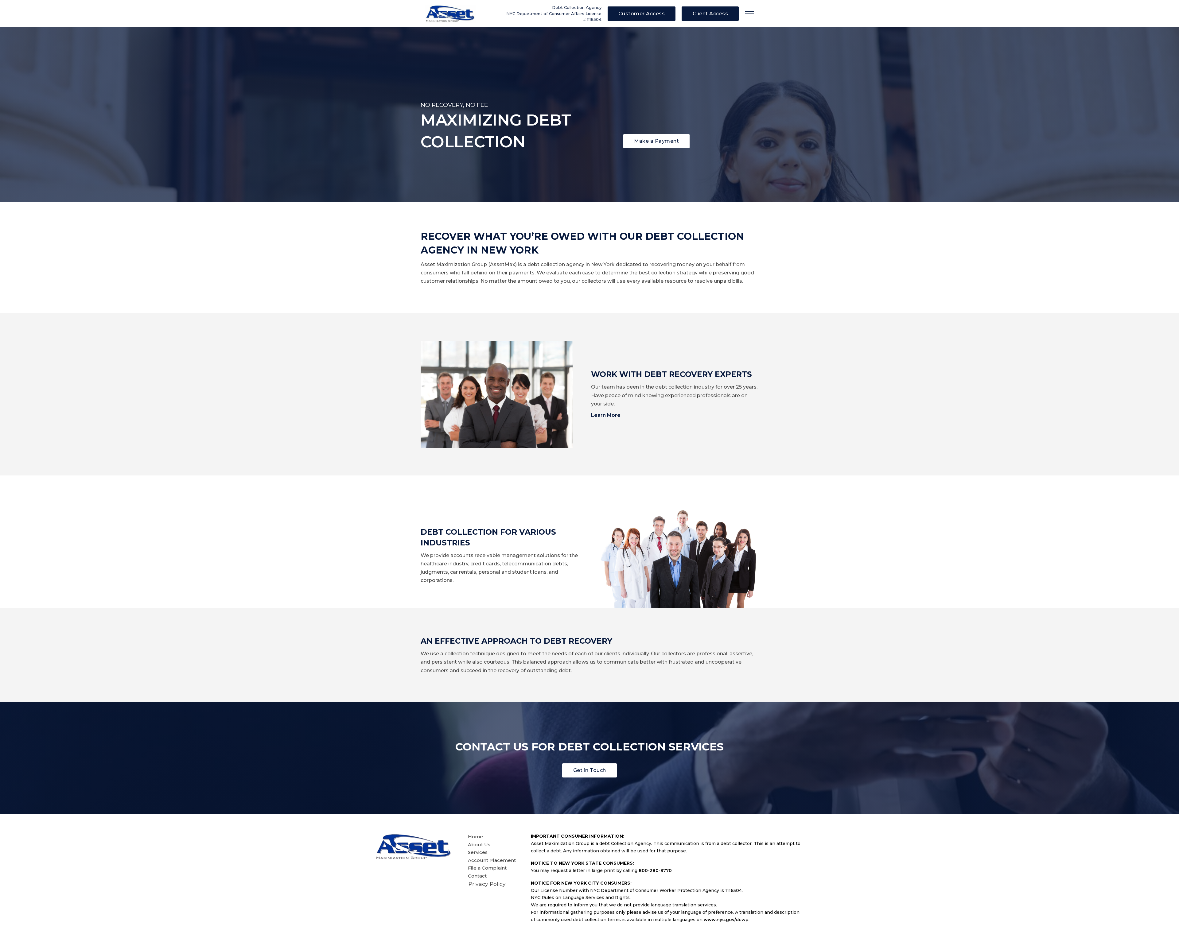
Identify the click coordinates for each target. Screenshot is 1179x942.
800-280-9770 (655, 870)
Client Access (710, 14)
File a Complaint (487, 868)
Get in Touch (589, 770)
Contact (477, 876)
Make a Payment (656, 141)
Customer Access (641, 14)
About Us (479, 844)
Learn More (606, 415)
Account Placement (492, 860)
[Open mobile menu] (749, 13)
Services (478, 852)
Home (475, 836)
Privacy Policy (487, 884)
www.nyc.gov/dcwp (726, 919)
